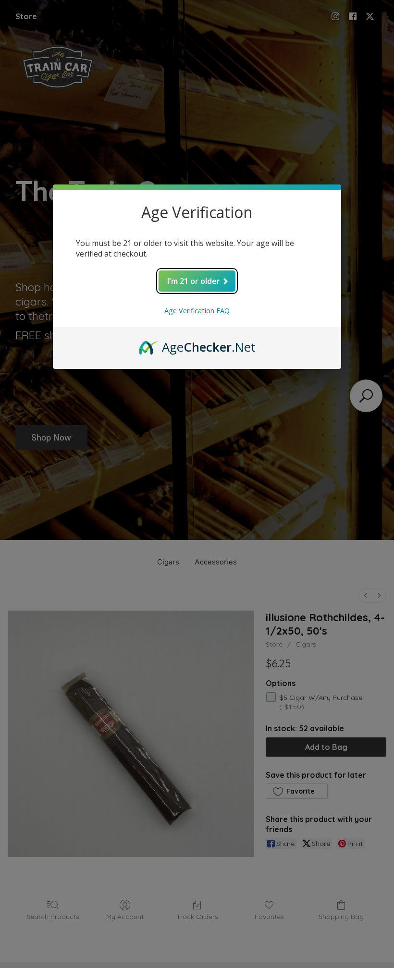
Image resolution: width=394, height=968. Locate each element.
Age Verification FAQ (197, 310)
